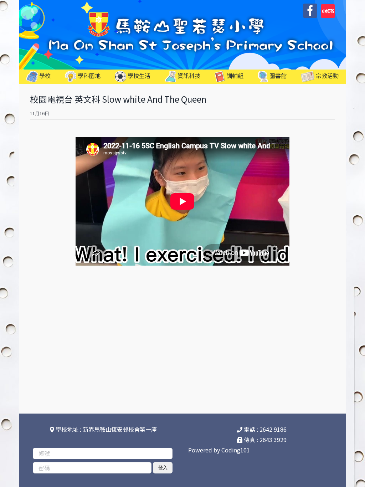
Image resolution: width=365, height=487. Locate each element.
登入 (163, 467)
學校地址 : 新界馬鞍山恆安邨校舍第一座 (105, 429)
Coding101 (235, 450)
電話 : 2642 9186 (264, 429)
